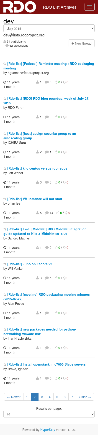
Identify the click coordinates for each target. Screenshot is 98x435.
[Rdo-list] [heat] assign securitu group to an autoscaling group (39, 135)
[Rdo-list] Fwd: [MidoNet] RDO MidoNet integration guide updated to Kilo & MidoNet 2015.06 (45, 231)
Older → (85, 396)
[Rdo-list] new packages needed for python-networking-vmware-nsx (39, 331)
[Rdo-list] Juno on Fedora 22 (29, 264)
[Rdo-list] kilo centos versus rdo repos (36, 168)
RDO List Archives (59, 7)
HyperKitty (47, 429)
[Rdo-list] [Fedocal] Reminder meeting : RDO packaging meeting (48, 65)
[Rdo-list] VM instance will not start (34, 198)
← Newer (14, 396)
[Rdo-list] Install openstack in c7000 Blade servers (46, 364)
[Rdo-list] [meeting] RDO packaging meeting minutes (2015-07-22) (46, 296)
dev (8, 20)
